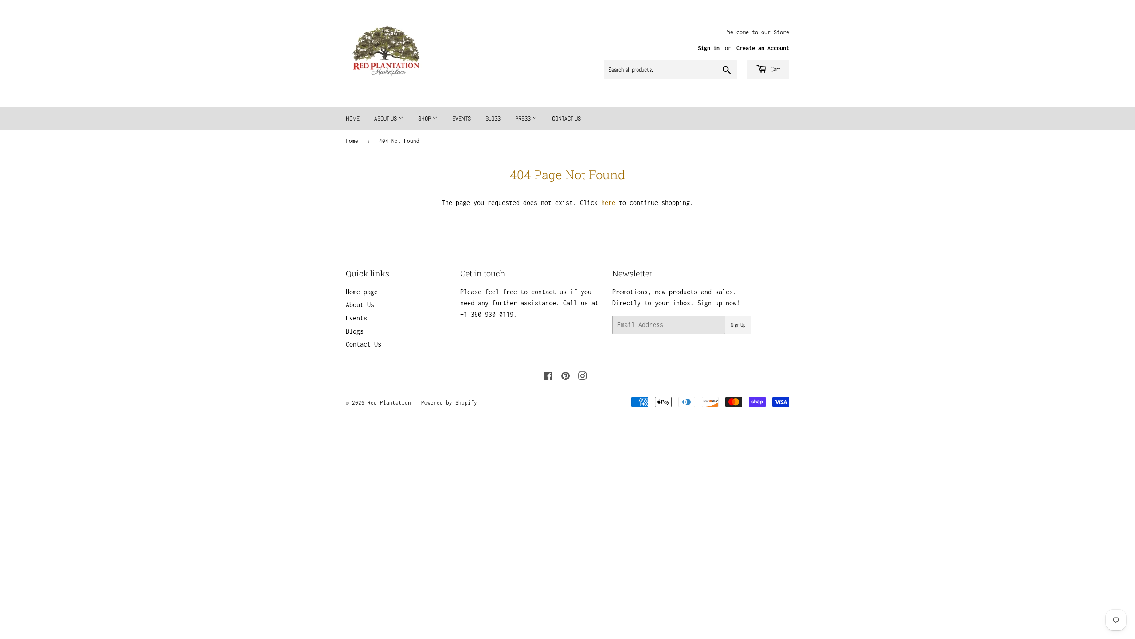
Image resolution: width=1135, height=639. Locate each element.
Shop (425, 118)
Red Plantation (389, 403)
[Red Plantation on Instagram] (582, 377)
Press (523, 118)
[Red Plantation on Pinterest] (565, 377)
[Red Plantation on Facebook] (548, 377)
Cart (774, 69)
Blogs (493, 118)
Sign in (709, 48)
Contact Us (566, 118)
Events (461, 118)
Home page (362, 292)
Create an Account (762, 48)
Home (353, 118)
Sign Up (738, 324)
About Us (386, 118)
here (608, 202)
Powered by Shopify (449, 403)
